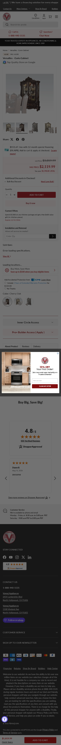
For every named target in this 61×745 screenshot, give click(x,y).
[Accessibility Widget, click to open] (4, 719)
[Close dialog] (58, 353)
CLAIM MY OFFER (45, 386)
